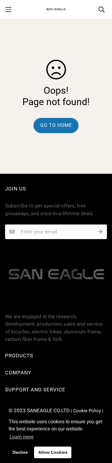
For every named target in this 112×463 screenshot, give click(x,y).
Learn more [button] (22, 436)
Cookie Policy (87, 410)
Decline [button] (20, 452)
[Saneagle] (56, 9)
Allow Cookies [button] (52, 452)
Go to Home (56, 125)
